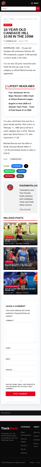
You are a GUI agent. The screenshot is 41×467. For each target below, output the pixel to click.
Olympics (24, 445)
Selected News (12, 286)
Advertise (37, 440)
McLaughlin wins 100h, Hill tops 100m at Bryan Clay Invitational (18, 265)
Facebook (17, 166)
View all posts (25, 209)
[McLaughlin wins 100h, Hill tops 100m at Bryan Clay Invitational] (20, 258)
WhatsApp (9, 171)
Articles (12, 19)
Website (9, 370)
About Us (37, 432)
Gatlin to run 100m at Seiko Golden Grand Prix (20, 289)
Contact (36, 436)
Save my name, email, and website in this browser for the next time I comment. (20, 386)
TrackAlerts (9, 462)
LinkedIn (21, 171)
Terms (38, 462)
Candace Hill (16, 159)
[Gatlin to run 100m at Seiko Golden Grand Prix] (20, 283)
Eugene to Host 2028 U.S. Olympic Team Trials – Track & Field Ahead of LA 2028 (21, 106)
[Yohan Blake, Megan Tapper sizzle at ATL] (20, 234)
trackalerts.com (11, 41)
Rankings (24, 453)
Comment (10, 320)
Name (8, 348)
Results (23, 449)
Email (20, 176)
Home (5, 19)
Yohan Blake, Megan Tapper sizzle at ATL (20, 240)
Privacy (32, 462)
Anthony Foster (22, 243)
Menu (36, 3)
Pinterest (9, 176)
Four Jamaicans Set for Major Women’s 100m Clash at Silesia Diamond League (21, 96)
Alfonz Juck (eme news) (26, 268)
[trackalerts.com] (11, 187)
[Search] (38, 8)
